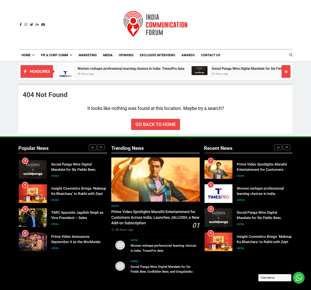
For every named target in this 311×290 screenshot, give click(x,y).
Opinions (126, 55)
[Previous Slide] (92, 147)
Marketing (88, 55)
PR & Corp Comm (54, 55)
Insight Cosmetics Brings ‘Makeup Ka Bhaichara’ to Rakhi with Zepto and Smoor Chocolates (78, 193)
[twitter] (31, 24)
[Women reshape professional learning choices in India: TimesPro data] (54, 74)
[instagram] (26, 24)
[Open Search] (291, 55)
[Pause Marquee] (286, 71)
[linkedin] (37, 24)
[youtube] (43, 24)
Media (108, 55)
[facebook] (20, 24)
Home (26, 55)
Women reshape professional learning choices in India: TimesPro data (119, 69)
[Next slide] (101, 147)
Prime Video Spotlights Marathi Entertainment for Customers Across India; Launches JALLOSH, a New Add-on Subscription (155, 217)
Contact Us (210, 55)
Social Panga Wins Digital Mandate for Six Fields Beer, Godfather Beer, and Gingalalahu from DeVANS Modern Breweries (162, 271)
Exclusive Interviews (157, 55)
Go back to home (155, 124)
